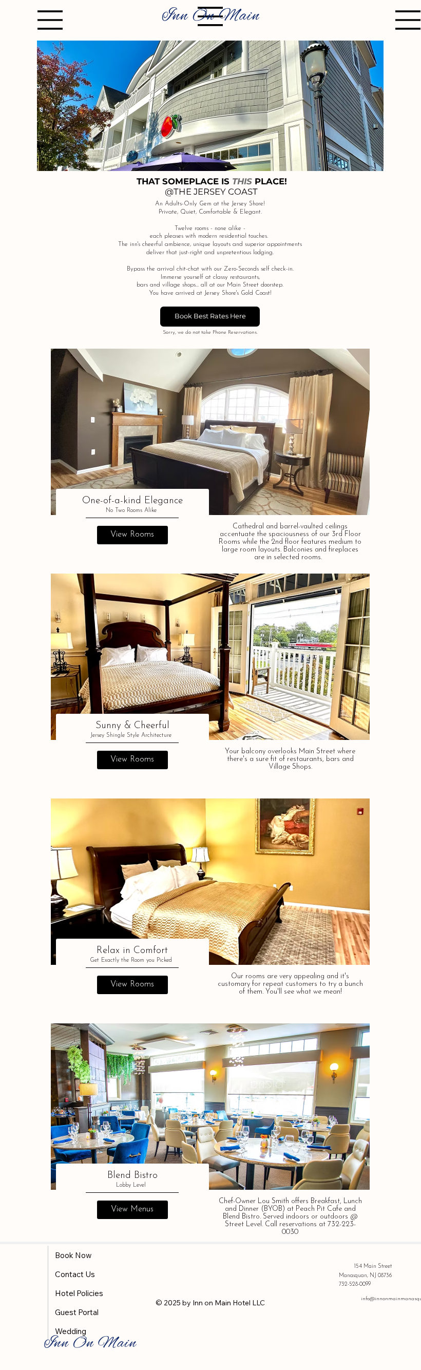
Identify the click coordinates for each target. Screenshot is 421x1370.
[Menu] (50, 20)
